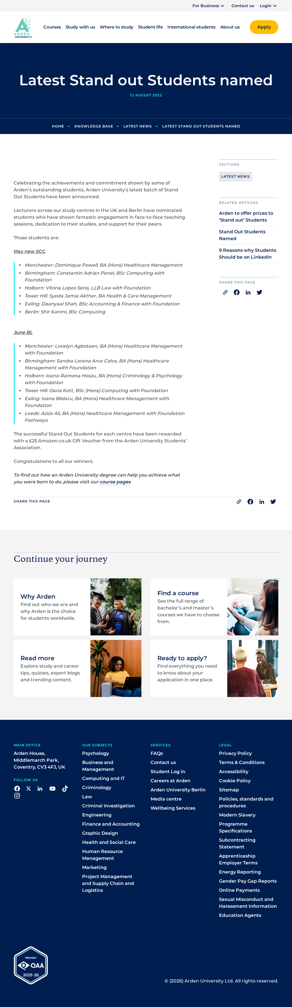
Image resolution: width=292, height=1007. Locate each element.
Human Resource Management (102, 855)
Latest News (137, 126)
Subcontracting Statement (237, 843)
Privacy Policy (235, 753)
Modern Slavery (237, 815)
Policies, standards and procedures (246, 802)
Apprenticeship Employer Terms (238, 859)
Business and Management (98, 766)
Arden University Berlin (178, 790)
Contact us (243, 5)
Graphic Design (100, 833)
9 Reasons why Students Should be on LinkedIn (247, 254)
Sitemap (229, 790)
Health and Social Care (109, 842)
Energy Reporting (240, 872)
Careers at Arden (170, 780)
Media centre (166, 799)
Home (58, 126)
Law (87, 796)
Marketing (94, 867)
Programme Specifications (235, 827)
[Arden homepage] (23, 26)
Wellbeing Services (173, 808)
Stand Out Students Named (242, 235)
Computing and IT (103, 778)
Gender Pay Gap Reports (248, 881)
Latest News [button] (235, 176)
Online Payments (239, 890)
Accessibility (233, 771)
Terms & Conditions (242, 762)
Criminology (96, 787)
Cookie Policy (235, 780)
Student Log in (168, 771)
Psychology (95, 753)
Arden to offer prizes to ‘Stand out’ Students (246, 216)
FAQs (157, 753)
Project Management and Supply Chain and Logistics (108, 883)
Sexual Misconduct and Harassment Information (248, 903)
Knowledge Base (93, 126)
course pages (115, 482)
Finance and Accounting (111, 824)
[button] (209, 5)
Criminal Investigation (108, 806)
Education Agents (240, 915)
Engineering (96, 815)
